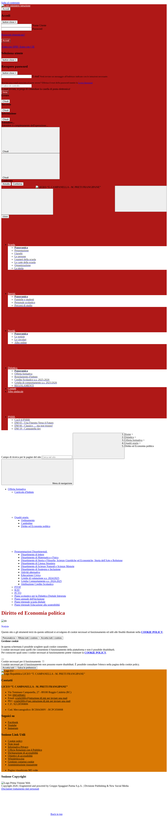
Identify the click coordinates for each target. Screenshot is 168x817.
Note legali (13, 744)
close (5, 216)
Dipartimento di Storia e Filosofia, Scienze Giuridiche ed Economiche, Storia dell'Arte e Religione (72, 560)
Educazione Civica (31, 575)
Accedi (6, 9)
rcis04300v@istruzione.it (41, 698)
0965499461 (19, 695)
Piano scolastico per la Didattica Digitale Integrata (40, 596)
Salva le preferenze (27, 667)
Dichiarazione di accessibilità (23, 752)
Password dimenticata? (13, 34)
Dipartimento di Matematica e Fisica (39, 557)
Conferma (17, 184)
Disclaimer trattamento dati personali (20, 788)
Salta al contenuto (10, 2)
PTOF (17, 587)
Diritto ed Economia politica (35, 526)
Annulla (6, 184)
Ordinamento (28, 520)
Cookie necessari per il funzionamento (21, 661)
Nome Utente (39, 25)
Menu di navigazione (62, 483)
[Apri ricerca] (141, 199)
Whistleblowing (16, 758)
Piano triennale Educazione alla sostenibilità (37, 604)
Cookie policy (15, 741)
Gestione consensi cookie (21, 761)
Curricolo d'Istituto (24, 492)
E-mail (35, 76)
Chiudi (6, 101)
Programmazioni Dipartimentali (31, 551)
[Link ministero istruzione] (15, 5)
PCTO (17, 593)
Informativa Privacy (18, 747)
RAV (17, 590)
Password (37, 28)
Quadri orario (131, 443)
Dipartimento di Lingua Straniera (38, 563)
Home (128, 434)
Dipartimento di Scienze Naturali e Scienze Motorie (47, 566)
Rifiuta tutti (28, 638)
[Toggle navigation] (27, 202)
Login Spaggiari (85, 83)
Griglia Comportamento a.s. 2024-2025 (41, 581)
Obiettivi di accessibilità (20, 755)
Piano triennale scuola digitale (29, 601)
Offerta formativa (133, 440)
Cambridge (26, 523)
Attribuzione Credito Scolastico (37, 584)
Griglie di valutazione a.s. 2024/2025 (40, 578)
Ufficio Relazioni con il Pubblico (25, 749)
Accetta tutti (51, 638)
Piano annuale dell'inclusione (29, 598)
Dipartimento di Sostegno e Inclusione (41, 569)
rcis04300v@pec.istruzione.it (42, 701)
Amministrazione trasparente (22, 764)
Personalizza (9, 638)
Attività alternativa (30, 572)
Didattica (129, 437)
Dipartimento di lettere (32, 554)
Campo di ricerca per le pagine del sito (21, 457)
